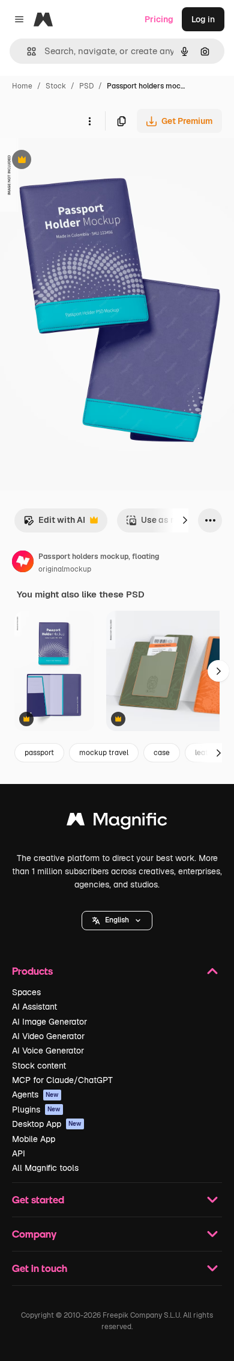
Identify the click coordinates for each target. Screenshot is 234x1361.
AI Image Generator (49, 1021)
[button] (117, 920)
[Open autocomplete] (26, 51)
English (117, 920)
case (162, 753)
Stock (56, 86)
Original (77, 161)
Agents (35, 1094)
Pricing (159, 19)
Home (22, 86)
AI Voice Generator (48, 1050)
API (18, 1153)
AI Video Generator (48, 1036)
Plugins (36, 1109)
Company (34, 1233)
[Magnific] (117, 822)
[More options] (89, 121)
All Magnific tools (45, 1167)
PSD (86, 86)
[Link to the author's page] (23, 563)
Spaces (26, 992)
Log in (203, 19)
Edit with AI (54, 523)
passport (39, 753)
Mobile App (33, 1139)
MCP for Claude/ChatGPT (62, 1080)
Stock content (39, 1065)
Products (32, 970)
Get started (38, 1199)
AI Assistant (34, 1006)
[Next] (185, 520)
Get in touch (39, 1268)
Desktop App (47, 1124)
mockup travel (103, 753)
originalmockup (64, 569)
